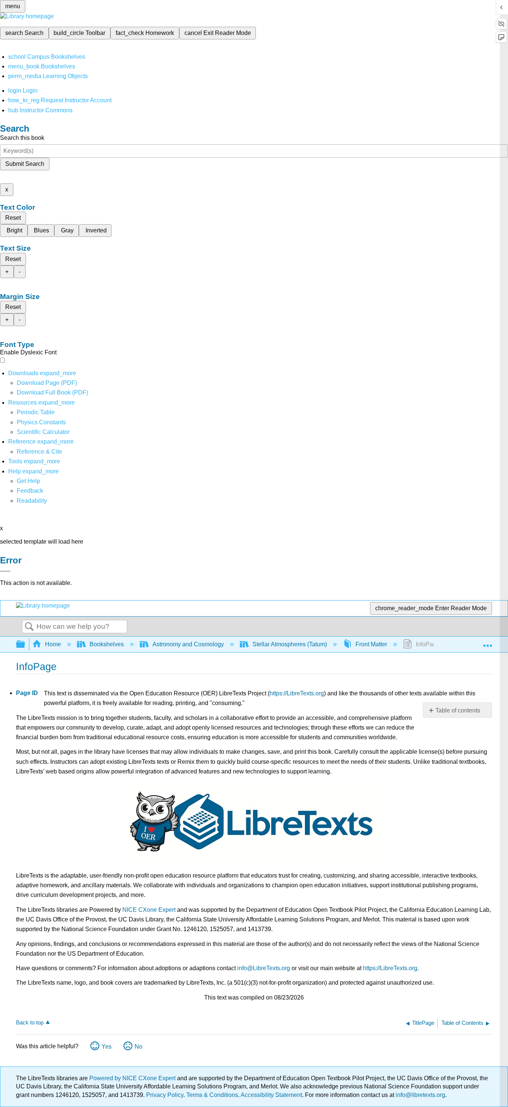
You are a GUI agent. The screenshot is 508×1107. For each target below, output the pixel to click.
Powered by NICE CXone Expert (133, 1078)
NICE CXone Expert (149, 910)
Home (53, 644)
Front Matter (371, 644)
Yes (107, 1046)
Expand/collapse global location (487, 642)
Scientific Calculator (43, 432)
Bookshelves (106, 644)
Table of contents (457, 710)
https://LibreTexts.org (297, 693)
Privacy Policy (164, 1095)
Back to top (30, 1022)
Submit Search (24, 164)
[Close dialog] (5, 571)
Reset (13, 218)
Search (29, 627)
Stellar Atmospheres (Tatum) (289, 644)
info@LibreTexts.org (263, 968)
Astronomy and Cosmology (188, 644)
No (138, 1046)
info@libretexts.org (419, 1095)
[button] (30, 490)
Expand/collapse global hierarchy (25, 645)
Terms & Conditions (212, 1095)
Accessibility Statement (271, 1095)
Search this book (22, 138)
